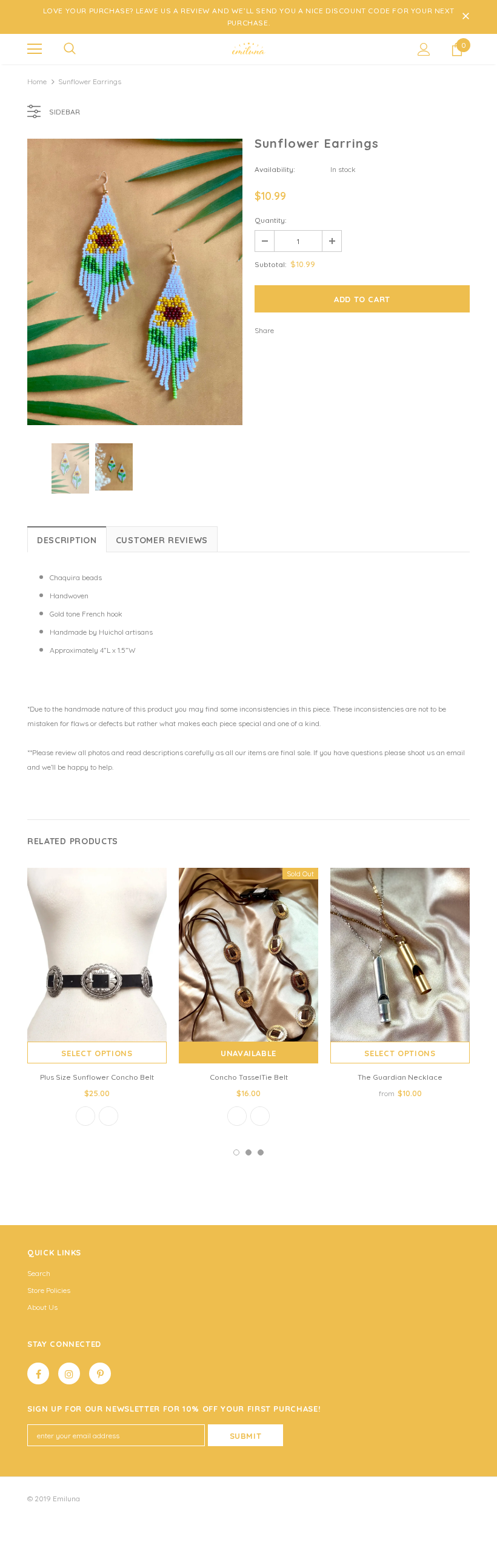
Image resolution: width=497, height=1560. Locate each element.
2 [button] (248, 1152)
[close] (465, 17)
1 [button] (236, 1152)
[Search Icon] (70, 49)
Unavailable (248, 1053)
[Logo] (248, 48)
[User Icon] (424, 49)
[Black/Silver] (85, 1116)
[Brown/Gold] (108, 1116)
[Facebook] (38, 1373)
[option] (134, 282)
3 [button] (261, 1152)
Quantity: (271, 220)
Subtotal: (271, 264)
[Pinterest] (100, 1373)
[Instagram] (69, 1373)
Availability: (275, 169)
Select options (96, 1053)
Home (37, 81)
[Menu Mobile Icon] (34, 49)
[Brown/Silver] (260, 1116)
